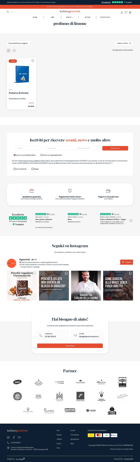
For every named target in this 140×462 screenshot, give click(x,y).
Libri (52, 17)
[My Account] (122, 12)
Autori (87, 17)
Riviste (59, 435)
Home (35, 17)
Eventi (73, 430)
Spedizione (75, 439)
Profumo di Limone (18, 93)
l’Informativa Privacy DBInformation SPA (33, 161)
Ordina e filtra (122, 43)
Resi (72, 443)
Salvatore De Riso (18, 98)
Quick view (17, 105)
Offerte (59, 439)
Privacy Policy (115, 449)
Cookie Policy (128, 449)
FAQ (58, 448)
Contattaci (105, 17)
